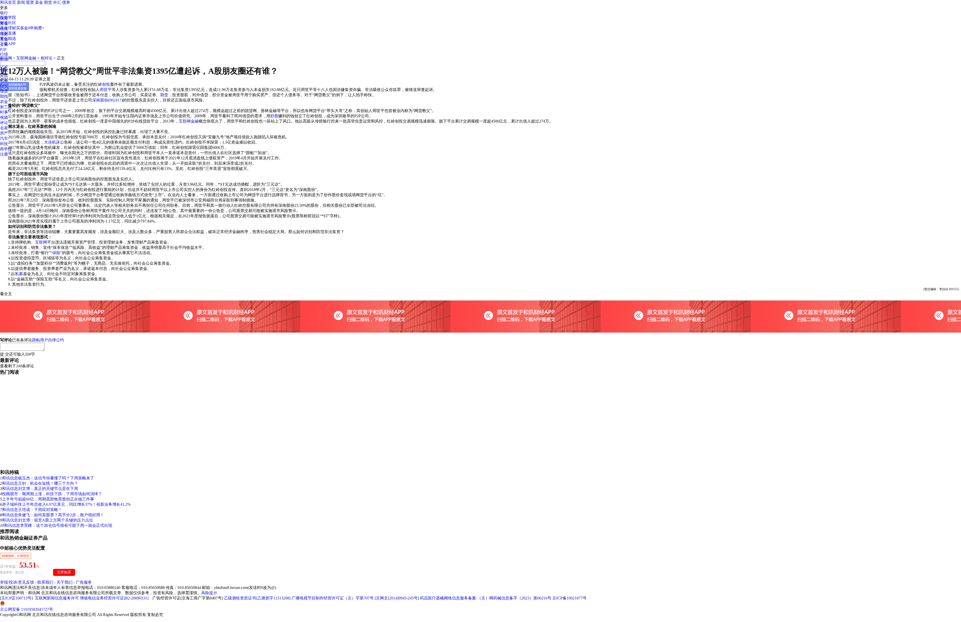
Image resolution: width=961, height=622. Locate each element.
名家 (4, 128)
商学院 (6, 149)
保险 (56, 253)
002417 (115, 100)
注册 (4, 154)
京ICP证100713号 (16, 598)
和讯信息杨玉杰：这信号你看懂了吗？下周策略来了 (48, 478)
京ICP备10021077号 (569, 598)
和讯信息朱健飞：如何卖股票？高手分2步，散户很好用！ (53, 515)
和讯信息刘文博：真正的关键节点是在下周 (40, 488)
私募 (19, 274)
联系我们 (45, 582)
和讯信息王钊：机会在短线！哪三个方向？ (40, 483)
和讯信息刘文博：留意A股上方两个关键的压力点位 (47, 520)
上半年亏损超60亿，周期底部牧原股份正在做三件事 (48, 499)
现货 (4, 91)
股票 (30, 2)
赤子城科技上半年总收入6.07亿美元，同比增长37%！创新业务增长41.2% (66, 504)
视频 (4, 117)
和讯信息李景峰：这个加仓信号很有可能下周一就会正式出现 (58, 525)
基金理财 (8, 28)
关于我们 (65, 582)
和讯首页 (8, 2)
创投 (4, 86)
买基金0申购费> (30, 28)
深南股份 (100, 100)
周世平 (106, 89)
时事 (4, 112)
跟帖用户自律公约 (48, 340)
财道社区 (8, 23)
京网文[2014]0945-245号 (397, 598)
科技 (4, 144)
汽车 (4, 138)
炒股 (274, 116)
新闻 (21, 2)
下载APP (8, 44)
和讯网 (6, 58)
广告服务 (84, 582)
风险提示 (209, 593)
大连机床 (52, 142)
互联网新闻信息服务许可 (57, 598)
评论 (4, 123)
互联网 (41, 242)
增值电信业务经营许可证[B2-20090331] (114, 598)
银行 (4, 13)
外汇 (57, 2)
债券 (66, 2)
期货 (48, 2)
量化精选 (8, 38)
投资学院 (8, 17)
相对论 (47, 58)
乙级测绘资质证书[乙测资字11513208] (257, 598)
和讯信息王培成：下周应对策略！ (32, 509)
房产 (4, 133)
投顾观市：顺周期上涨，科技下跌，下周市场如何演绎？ (52, 494)
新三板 (6, 107)
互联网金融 (26, 58)
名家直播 (8, 33)
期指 (4, 96)
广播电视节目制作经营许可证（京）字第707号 (333, 598)
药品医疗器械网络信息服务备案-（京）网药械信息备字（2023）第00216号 (485, 598)
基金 (39, 2)
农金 (4, 101)
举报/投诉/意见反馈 (17, 582)
